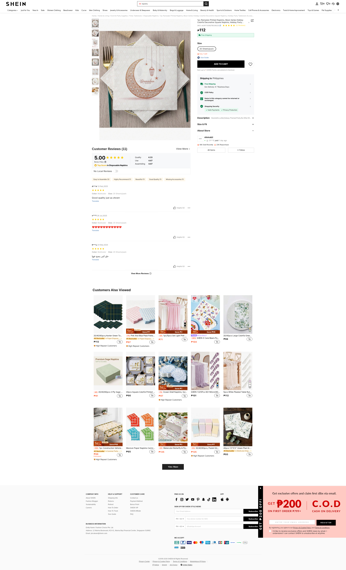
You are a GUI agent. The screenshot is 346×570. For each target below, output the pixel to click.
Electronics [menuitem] (276, 10)
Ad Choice (173, 565)
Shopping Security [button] (212, 106)
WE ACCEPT (179, 538)
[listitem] (108, 321)
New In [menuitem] (35, 10)
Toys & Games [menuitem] (313, 10)
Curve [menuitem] (83, 10)
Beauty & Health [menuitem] (207, 10)
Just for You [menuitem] (25, 10)
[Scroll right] (338, 10)
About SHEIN (91, 498)
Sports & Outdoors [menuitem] (224, 10)
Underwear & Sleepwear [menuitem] (140, 10)
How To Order (113, 508)
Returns (111, 501)
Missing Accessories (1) (175, 179)
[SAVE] (250, 64)
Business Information (96, 524)
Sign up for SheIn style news (187, 507)
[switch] (115, 171)
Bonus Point (134, 504)
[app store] (222, 501)
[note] (106, 345)
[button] (333, 3)
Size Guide (112, 514)
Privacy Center (144, 561)
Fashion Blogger (92, 501)
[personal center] (317, 3)
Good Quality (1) (155, 179)
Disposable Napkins (150, 16)
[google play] (227, 501)
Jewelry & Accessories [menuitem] (118, 10)
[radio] (206, 48)
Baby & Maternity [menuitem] (160, 10)
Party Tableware (135, 16)
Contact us (134, 498)
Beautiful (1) (140, 179)
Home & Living (103, 16)
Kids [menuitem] (77, 10)
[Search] (206, 3)
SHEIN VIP (134, 508)
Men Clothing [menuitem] (94, 10)
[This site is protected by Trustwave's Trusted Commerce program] (176, 548)
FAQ (131, 514)
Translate (95, 201)
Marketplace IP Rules (198, 561)
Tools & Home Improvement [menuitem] (294, 10)
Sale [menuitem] (42, 10)
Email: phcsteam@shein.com (96, 533)
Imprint (164, 565)
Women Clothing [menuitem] (54, 10)
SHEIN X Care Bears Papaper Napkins (206, 338)
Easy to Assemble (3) (101, 179)
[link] (322, 3)
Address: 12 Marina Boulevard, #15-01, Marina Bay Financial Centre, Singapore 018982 (118, 530)
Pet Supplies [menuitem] (327, 10)
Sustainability (91, 504)
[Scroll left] (335, 10)
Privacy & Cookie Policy (161, 561)
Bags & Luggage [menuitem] (176, 10)
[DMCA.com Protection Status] (182, 548)
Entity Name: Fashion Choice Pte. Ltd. (100, 528)
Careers (89, 508)
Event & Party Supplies (119, 16)
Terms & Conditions (180, 561)
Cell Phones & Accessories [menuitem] (258, 10)
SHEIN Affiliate (135, 511)
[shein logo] (16, 4)
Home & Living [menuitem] (192, 10)
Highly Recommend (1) (122, 179)
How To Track (113, 511)
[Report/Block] (189, 208)
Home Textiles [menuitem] (240, 10)
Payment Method (136, 501)
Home (94, 16)
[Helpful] (174, 208)
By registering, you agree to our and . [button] (299, 528)
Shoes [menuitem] (105, 10)
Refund (110, 504)
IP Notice (155, 565)
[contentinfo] (218, 542)
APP (222, 494)
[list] (196, 499)
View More (173, 467)
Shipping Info (113, 498)
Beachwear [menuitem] (68, 10)
